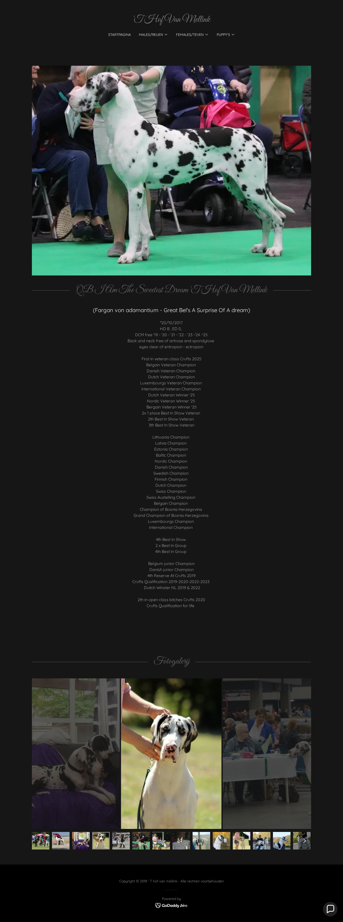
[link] (171, 20)
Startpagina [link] (119, 34)
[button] (153, 35)
